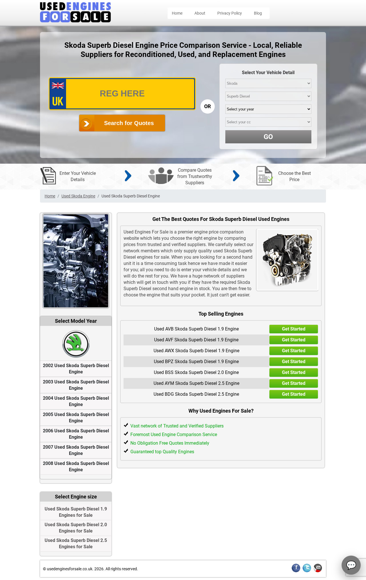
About (199, 13)
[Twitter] (307, 571)
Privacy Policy (229, 13)
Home (177, 13)
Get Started (293, 329)
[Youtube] (317, 571)
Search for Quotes (129, 123)
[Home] (75, 20)
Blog (258, 13)
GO (268, 137)
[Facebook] (296, 571)
